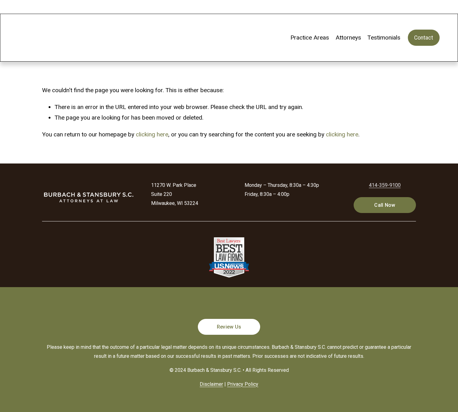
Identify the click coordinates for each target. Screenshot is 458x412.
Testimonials (383, 37)
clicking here (152, 134)
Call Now (384, 205)
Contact (423, 38)
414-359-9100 (385, 185)
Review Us (229, 327)
